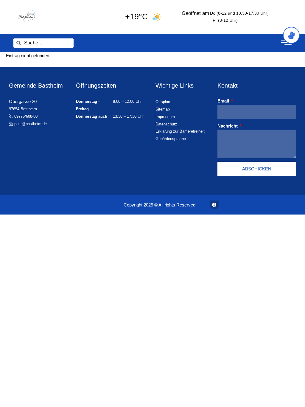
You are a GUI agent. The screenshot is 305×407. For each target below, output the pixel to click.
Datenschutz (166, 124)
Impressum (165, 116)
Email (223, 100)
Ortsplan (162, 102)
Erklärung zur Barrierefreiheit (180, 131)
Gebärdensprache (170, 138)
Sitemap (162, 109)
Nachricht (228, 125)
